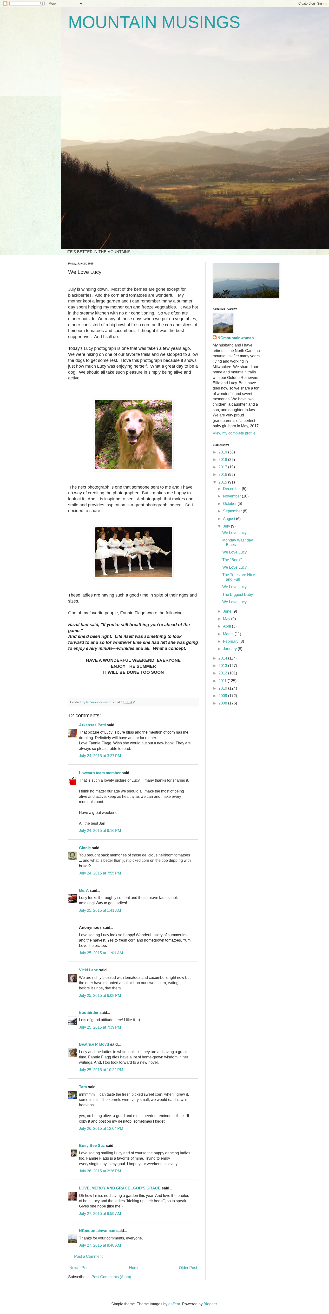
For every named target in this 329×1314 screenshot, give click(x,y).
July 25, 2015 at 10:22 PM (101, 1070)
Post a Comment (88, 1256)
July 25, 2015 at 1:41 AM (100, 910)
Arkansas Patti (92, 725)
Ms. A (84, 890)
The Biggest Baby (237, 594)
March (229, 634)
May (227, 619)
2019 (223, 452)
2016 (223, 474)
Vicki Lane (88, 970)
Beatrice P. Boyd (94, 1044)
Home (134, 1268)
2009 (223, 696)
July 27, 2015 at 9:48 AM (100, 1245)
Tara (83, 1087)
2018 (223, 460)
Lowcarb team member (100, 773)
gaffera (174, 1304)
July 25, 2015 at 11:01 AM (101, 953)
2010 (223, 688)
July (227, 526)
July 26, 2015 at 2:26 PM (100, 1171)
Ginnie (85, 848)
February (231, 641)
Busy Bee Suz (92, 1146)
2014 (223, 658)
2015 (223, 482)
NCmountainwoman (97, 1231)
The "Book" (232, 560)
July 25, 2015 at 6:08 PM (100, 995)
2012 (223, 673)
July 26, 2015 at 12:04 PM (101, 1128)
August (229, 519)
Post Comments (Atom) (111, 1277)
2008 (223, 703)
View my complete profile (234, 433)
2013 (223, 666)
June (227, 611)
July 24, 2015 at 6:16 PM (100, 831)
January (230, 649)
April (227, 626)
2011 (223, 681)
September (233, 511)
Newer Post (79, 1268)
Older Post (188, 1268)
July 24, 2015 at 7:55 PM (100, 873)
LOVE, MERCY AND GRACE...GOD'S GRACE (120, 1188)
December (232, 489)
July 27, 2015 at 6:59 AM (100, 1214)
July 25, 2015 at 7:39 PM (100, 1027)
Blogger (210, 1304)
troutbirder (89, 1013)
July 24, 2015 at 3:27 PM (100, 756)
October (230, 504)
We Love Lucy (234, 533)
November (232, 496)
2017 (223, 467)
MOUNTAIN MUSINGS (154, 22)
